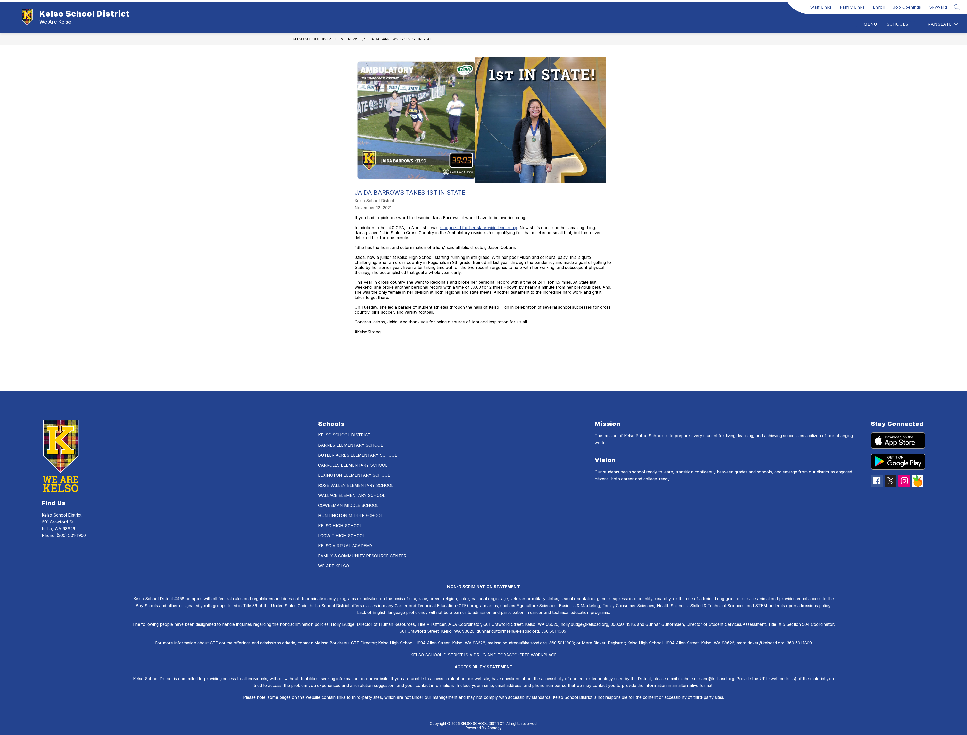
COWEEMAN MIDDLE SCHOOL (348, 505)
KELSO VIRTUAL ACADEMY (345, 545)
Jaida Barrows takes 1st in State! (402, 39)
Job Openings (907, 7)
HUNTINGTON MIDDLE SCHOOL (350, 515)
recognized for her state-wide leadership (478, 227)
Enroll (879, 7)
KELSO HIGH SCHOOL (340, 525)
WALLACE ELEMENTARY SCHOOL (351, 495)
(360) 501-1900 (71, 535)
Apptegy (494, 728)
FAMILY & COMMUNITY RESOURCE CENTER (362, 555)
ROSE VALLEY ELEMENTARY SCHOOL (355, 485)
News (353, 39)
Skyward (938, 7)
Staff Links (821, 7)
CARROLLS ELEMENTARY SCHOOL (352, 465)
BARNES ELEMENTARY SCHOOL (350, 445)
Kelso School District (315, 39)
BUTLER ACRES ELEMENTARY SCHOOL (357, 455)
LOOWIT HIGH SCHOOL (341, 535)
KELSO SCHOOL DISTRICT (344, 434)
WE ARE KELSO (333, 565)
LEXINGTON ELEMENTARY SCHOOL (354, 475)
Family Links (852, 7)
